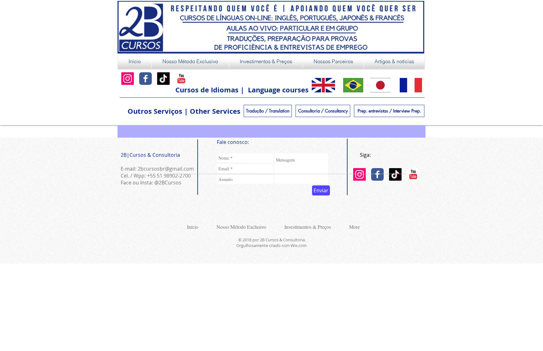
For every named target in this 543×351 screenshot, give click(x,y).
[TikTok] (163, 78)
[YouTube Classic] (181, 78)
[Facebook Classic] (145, 78)
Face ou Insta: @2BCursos (151, 182)
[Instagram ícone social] (127, 78)
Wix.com (299, 245)
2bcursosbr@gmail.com (166, 168)
